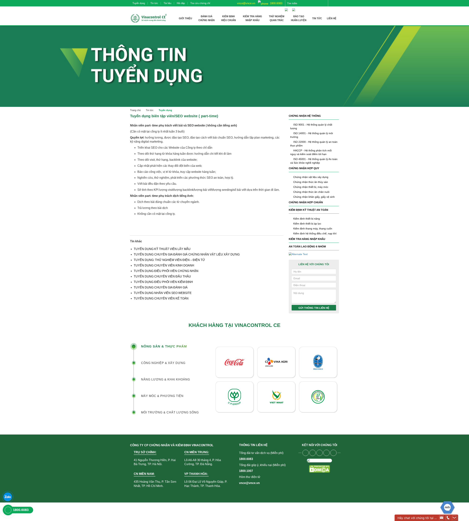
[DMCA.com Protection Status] (319, 469)
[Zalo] (8, 497)
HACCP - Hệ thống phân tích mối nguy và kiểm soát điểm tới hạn (311, 152)
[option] (276, 379)
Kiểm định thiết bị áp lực (307, 223)
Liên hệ (331, 18)
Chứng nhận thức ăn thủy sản (310, 182)
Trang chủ (135, 110)
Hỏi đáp (181, 3)
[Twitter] (319, 453)
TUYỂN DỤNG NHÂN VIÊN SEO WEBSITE (163, 292)
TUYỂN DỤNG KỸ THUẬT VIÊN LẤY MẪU (162, 249)
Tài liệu (167, 3)
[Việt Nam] (287, 7)
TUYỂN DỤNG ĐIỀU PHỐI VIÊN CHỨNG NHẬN (166, 271)
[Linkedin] (326, 453)
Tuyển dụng (138, 3)
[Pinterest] (333, 453)
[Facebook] (305, 453)
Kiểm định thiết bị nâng (306, 218)
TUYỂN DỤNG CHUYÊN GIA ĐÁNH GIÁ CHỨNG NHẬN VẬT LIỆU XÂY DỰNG (187, 254)
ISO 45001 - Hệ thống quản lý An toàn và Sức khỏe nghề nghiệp (313, 161)
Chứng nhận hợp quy (304, 168)
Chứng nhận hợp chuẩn (306, 202)
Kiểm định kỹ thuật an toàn (308, 209)
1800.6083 (275, 3)
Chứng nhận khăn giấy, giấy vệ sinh (314, 196)
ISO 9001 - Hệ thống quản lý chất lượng (311, 126)
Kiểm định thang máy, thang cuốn (312, 228)
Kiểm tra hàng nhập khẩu (307, 239)
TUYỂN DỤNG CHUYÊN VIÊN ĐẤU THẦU (162, 276)
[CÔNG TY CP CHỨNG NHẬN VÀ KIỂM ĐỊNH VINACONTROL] (148, 18)
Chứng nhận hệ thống (305, 115)
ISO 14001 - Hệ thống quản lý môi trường (311, 135)
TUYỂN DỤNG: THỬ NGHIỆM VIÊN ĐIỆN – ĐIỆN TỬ (169, 260)
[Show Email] (441, 517)
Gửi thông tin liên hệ (313, 307)
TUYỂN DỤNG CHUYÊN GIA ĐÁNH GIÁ (161, 287)
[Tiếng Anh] (294, 7)
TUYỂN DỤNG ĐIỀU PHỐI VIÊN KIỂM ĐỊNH (163, 281)
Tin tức (154, 3)
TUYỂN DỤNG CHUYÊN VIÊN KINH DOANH (164, 265)
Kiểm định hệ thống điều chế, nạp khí (315, 233)
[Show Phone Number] (448, 517)
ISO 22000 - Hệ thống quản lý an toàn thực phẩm (313, 143)
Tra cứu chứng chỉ (200, 3)
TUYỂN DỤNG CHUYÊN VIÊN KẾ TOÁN (161, 298)
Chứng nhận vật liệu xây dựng (310, 177)
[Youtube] (312, 453)
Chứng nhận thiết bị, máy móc (310, 186)
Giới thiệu (185, 18)
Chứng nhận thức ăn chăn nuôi (311, 191)
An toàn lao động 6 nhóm (307, 246)
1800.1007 (246, 470)
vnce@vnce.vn (245, 3)
